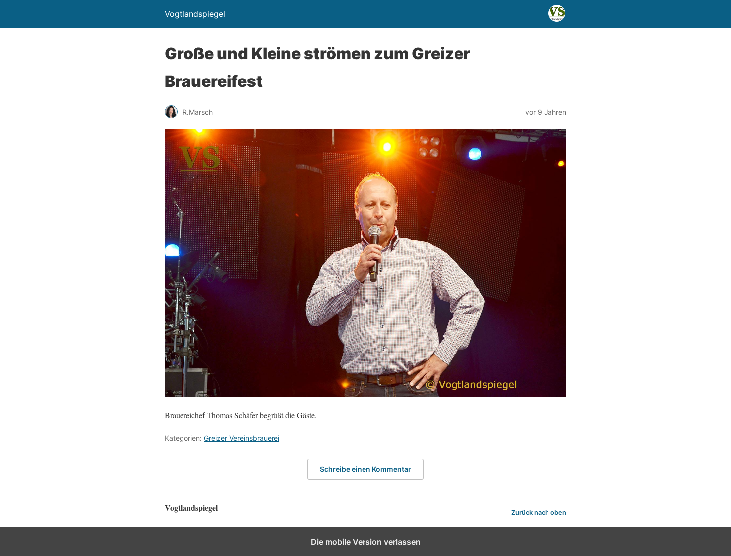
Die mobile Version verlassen (366, 542)
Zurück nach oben (538, 512)
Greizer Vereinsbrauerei (241, 438)
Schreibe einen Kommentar (365, 469)
